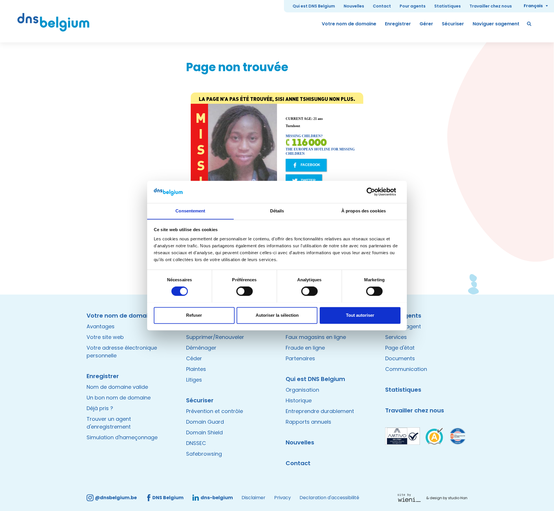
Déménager (201, 347)
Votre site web (105, 337)
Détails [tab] (277, 210)
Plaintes (196, 369)
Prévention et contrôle (214, 411)
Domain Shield (204, 432)
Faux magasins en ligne (316, 337)
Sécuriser (453, 23)
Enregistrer (398, 23)
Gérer (426, 23)
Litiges (194, 379)
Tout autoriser (360, 315)
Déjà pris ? (100, 408)
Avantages (101, 326)
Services (396, 337)
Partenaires (300, 358)
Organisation (302, 389)
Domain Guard (205, 421)
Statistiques (447, 6)
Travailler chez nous (490, 6)
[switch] (244, 291)
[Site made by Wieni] (411, 497)
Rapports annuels (308, 421)
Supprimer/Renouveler (215, 337)
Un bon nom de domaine (119, 397)
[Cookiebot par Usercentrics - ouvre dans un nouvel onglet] (375, 191)
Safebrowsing (204, 453)
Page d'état (400, 347)
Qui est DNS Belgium (314, 6)
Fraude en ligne (305, 347)
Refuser (194, 315)
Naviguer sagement (496, 23)
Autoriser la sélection (277, 315)
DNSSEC (196, 443)
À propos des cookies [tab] (363, 210)
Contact (382, 6)
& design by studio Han (446, 497)
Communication (406, 369)
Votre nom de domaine (349, 23)
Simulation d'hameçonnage (122, 437)
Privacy (282, 497)
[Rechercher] (529, 24)
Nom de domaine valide (117, 387)
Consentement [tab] (190, 210)
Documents (400, 358)
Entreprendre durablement (320, 411)
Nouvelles (354, 6)
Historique (299, 400)
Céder (194, 358)
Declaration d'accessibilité (329, 497)
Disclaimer (253, 497)
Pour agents (413, 6)
